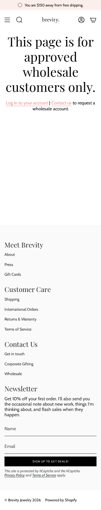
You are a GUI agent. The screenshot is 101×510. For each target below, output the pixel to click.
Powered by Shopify (61, 500)
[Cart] (93, 19)
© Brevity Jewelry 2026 (22, 500)
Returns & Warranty (20, 319)
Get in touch (14, 353)
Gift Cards (12, 274)
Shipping (11, 299)
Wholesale (13, 373)
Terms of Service (17, 329)
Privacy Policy (14, 475)
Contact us (61, 103)
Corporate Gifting (18, 363)
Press (8, 264)
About (9, 254)
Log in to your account (27, 103)
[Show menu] (7, 19)
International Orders (21, 309)
